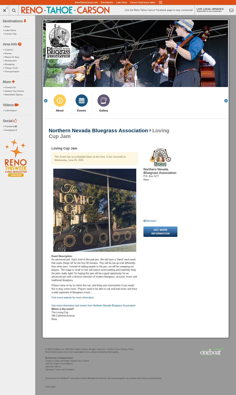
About (60, 110)
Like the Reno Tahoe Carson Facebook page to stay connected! (159, 10)
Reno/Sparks (107, 2)
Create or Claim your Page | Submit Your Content (67, 361)
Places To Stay (12, 57)
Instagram (10, 130)
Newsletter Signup (14, 94)
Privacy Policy (127, 349)
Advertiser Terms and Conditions (60, 369)
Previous (47, 101)
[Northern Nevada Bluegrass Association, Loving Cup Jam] (94, 210)
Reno (7, 26)
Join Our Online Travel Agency (59, 363)
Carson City (10, 34)
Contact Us (10, 87)
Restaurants (11, 60)
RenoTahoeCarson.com (86, 2)
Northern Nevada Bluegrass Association (98, 130)
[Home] (65, 9)
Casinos (9, 50)
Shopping (10, 64)
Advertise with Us (53, 366)
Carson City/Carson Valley (142, 2)
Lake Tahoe (121, 2)
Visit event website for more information (72, 297)
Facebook (10, 126)
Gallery (103, 110)
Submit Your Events (14, 91)
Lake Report (11, 110)
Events (8, 53)
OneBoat (64, 378)
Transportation (12, 71)
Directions (151, 220)
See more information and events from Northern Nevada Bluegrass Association (93, 305)
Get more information (160, 231)
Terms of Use (113, 349)
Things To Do (11, 68)
